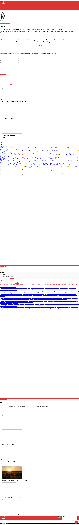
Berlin (17, 283)
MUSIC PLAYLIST (52, 284)
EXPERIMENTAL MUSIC (70, 283)
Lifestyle (3, 14)
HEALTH (19, 284)
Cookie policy (4, 517)
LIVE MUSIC (32, 284)
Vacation (41, 285)
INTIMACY (26, 284)
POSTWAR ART (71, 284)
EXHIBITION (62, 283)
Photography (57, 284)
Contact (3, 3)
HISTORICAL (22, 284)
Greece (14, 284)
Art (2, 12)
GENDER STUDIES (2, 284)
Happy (17, 284)
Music (3, 13)
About (3, 2)
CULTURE (36, 283)
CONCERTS (31, 283)
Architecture (2, 283)
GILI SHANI (11, 284)
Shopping (3, 15)
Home (3, 1)
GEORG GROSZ (7, 284)
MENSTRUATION (41, 284)
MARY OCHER (37, 284)
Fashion (3, 16)
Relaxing (1, 285)
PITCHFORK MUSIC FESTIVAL (65, 284)
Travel (32, 286)
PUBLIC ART (75, 284)
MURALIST (48, 284)
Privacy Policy (4, 516)
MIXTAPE (45, 284)
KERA (28, 284)
